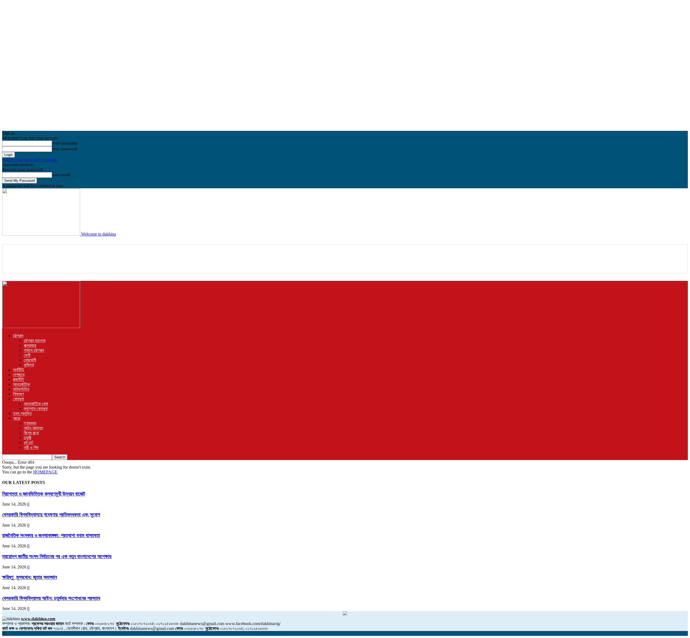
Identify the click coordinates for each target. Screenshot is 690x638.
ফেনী (27, 355)
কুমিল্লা (29, 365)
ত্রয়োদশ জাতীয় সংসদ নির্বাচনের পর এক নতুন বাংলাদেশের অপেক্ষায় (56, 556)
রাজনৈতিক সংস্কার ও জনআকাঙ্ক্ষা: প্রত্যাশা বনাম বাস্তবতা (51, 535)
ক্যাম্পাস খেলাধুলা (36, 408)
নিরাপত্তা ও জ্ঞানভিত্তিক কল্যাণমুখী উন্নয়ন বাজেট (43, 494)
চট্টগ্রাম (18, 335)
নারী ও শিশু (31, 447)
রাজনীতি (18, 379)
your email (61, 174)
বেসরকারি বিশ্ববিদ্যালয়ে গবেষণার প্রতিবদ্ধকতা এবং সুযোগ (51, 514)
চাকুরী (27, 437)
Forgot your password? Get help (29, 160)
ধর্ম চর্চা (28, 442)
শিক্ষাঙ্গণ (18, 394)
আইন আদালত (33, 428)
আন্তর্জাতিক (21, 384)
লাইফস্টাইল (21, 389)
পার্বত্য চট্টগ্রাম (34, 350)
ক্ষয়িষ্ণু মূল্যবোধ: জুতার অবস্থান (29, 577)
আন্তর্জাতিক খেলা (36, 403)
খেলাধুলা (18, 399)
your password (64, 148)
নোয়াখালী (30, 360)
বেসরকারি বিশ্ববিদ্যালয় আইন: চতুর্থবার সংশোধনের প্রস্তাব (51, 598)
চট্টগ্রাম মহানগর (34, 340)
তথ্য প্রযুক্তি (22, 413)
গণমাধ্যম (30, 423)
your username (64, 143)
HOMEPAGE (45, 472)
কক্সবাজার (30, 345)
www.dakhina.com (38, 618)
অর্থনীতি (18, 369)
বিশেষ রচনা (31, 433)
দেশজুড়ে (19, 374)
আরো (16, 418)
